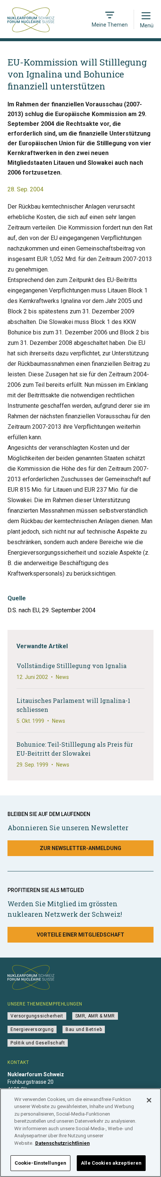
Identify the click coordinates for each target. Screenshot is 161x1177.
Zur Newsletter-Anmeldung (80, 848)
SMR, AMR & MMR (95, 1016)
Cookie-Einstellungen (41, 1163)
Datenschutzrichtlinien (62, 1143)
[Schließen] (149, 1100)
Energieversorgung (32, 1029)
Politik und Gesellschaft (37, 1043)
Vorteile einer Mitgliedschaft (80, 935)
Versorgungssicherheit (36, 1016)
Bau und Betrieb (84, 1029)
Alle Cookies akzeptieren (111, 1163)
